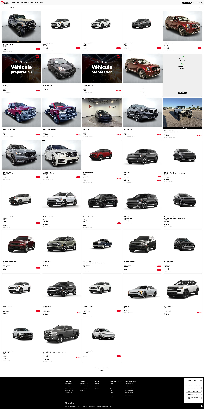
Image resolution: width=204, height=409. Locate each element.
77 (107, 367)
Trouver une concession (84, 383)
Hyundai (111, 386)
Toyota (111, 388)
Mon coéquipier (83, 390)
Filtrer (3, 7)
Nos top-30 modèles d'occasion (130, 381)
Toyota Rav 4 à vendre (129, 395)
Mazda (111, 392)
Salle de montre (24, 2)
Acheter (13, 2)
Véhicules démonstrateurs (69, 390)
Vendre (18, 2)
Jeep (111, 390)
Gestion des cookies (111, 406)
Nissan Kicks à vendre (129, 383)
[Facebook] (66, 403)
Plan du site (79, 406)
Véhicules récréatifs (68, 392)
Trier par (11, 7)
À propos (41, 2)
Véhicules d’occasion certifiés (70, 388)
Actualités (97, 386)
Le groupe (97, 383)
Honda (111, 395)
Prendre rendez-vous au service (85, 388)
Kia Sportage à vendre (129, 390)
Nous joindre (97, 388)
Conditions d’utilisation (84, 406)
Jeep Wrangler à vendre (129, 386)
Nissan (111, 383)
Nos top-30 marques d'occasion (115, 381)
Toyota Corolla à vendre (129, 392)
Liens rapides (82, 381)
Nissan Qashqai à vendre (129, 388)
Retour (101, 370)
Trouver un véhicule (68, 381)
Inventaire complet (68, 383)
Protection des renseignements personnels (102, 406)
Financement (30, 2)
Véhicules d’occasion (68, 386)
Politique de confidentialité (92, 406)
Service (36, 2)
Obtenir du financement (84, 386)
